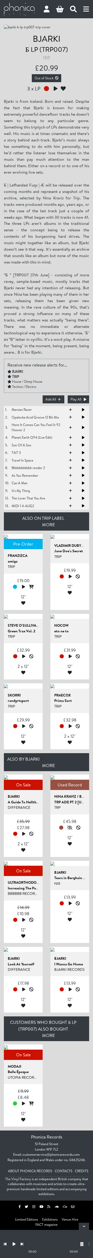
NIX (57, 883)
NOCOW (61, 625)
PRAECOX (62, 695)
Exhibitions (50, 1219)
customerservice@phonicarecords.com (51, 1154)
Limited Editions (26, 1219)
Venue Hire (70, 1219)
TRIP (46, 57)
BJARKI (46, 38)
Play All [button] (76, 399)
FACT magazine (46, 1224)
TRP (57, 807)
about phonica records (30, 1171)
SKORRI (14, 695)
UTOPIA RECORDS (23, 1077)
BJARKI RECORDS (69, 969)
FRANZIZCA (17, 555)
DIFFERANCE (19, 807)
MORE (48, 525)
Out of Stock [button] (44, 78)
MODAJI (14, 1066)
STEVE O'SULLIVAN (23, 625)
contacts (63, 1171)
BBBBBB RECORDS (24, 893)
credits (81, 1171)
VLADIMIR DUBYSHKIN (73, 545)
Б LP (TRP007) (46, 49)
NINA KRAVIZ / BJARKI (72, 796)
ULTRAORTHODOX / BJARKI (31, 882)
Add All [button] (50, 399)
